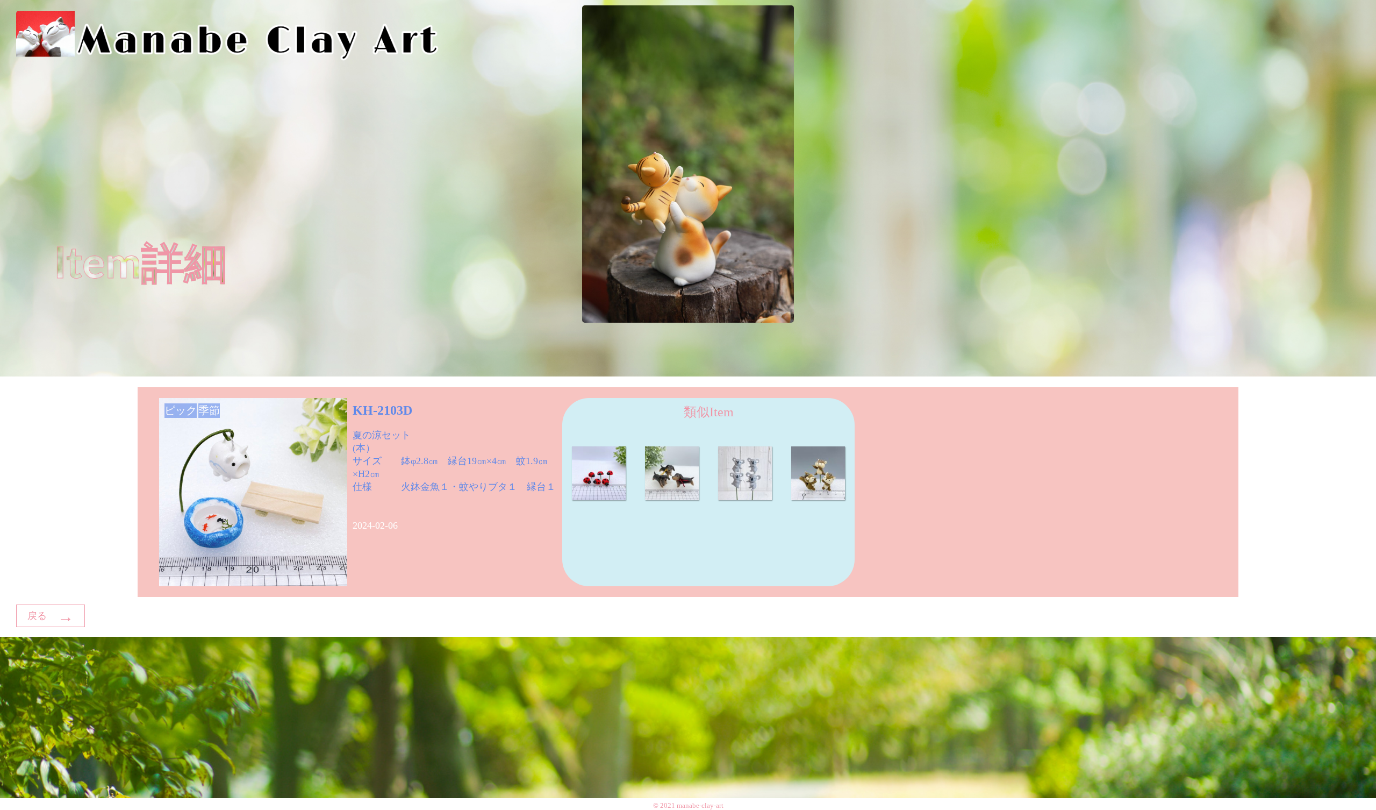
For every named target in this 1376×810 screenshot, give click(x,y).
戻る (50, 617)
